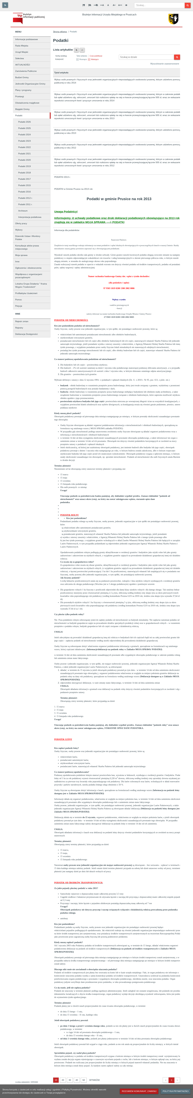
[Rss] (5, 5)
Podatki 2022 (24, 147)
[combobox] (159, 5)
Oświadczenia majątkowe (27, 103)
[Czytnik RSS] (76, 50)
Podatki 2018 (24, 172)
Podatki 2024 (24, 134)
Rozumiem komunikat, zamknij (139, 1091)
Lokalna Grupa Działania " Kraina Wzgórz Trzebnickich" (31, 285)
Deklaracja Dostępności (26, 334)
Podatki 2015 (24, 185)
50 (83, 1080)
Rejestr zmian (21, 321)
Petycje (18, 306)
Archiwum (23, 211)
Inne (17, 261)
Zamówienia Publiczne (26, 71)
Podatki (18, 115)
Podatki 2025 (24, 128)
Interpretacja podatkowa (29, 217)
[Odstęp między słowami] (96, 5)
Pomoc (18, 299)
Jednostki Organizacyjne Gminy (30, 84)
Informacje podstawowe (26, 39)
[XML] (82, 50)
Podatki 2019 (24, 166)
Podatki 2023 (24, 141)
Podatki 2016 (24, 191)
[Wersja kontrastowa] (126, 5)
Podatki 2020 (24, 160)
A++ (120, 5)
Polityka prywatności (176, 1091)
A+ (114, 5)
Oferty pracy (21, 223)
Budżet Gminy (22, 77)
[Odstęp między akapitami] (84, 5)
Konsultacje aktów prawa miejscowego (27, 247)
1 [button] (171, 1080)
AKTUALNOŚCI (22, 64)
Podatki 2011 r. (25, 204)
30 (70, 1080)
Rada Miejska (21, 45)
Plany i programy (23, 90)
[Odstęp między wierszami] (90, 5)
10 (56, 1080)
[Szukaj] (188, 5)
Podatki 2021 (24, 153)
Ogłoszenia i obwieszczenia (28, 268)
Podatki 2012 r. (25, 198)
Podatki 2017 (24, 179)
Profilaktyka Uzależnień (26, 293)
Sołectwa (19, 58)
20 (63, 1080)
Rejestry (19, 327)
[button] (166, 1080)
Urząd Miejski (21, 52)
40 (77, 1080)
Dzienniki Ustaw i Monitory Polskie (27, 237)
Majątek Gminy (22, 109)
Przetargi (19, 96)
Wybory (18, 230)
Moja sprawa (21, 255)
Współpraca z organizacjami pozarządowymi (28, 276)
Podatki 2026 (24, 122)
